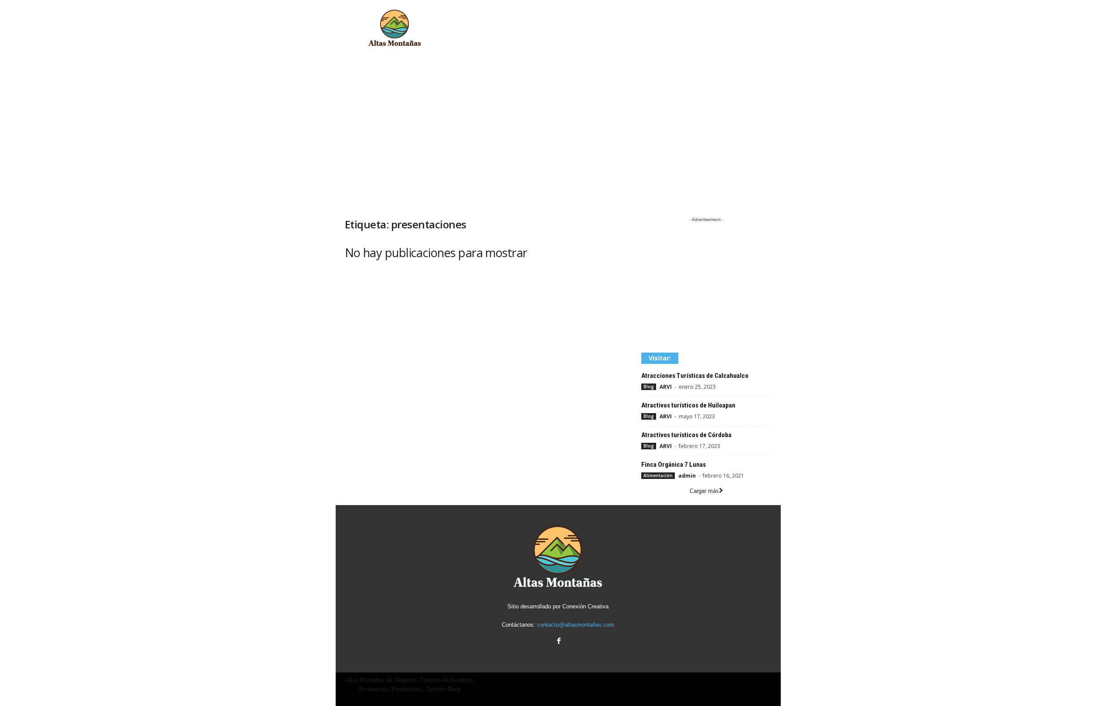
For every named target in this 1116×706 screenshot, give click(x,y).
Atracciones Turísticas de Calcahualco (695, 376)
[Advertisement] (622, 28)
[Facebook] (558, 641)
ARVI (666, 386)
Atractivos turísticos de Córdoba (686, 435)
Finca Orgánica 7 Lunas (673, 464)
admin (687, 475)
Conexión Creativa (585, 606)
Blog (648, 387)
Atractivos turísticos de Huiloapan (688, 405)
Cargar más (704, 491)
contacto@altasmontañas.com (575, 624)
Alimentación (658, 475)
